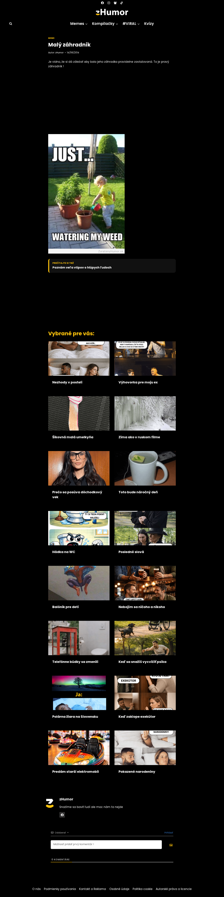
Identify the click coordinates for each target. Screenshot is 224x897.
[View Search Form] (9, 23)
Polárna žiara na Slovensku (75, 716)
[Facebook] (102, 3)
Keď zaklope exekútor (137, 716)
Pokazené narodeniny (137, 771)
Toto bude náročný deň (138, 492)
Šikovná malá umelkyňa (72, 437)
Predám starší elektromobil (75, 771)
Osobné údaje (119, 889)
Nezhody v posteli (67, 382)
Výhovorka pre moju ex (138, 382)
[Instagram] (109, 3)
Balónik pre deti (65, 607)
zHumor (59, 52)
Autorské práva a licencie (174, 889)
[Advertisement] (106, 300)
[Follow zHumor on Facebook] (62, 815)
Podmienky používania (60, 889)
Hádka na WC (63, 552)
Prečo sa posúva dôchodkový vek (77, 494)
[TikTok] (121, 3)
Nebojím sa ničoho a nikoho (142, 607)
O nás (36, 889)
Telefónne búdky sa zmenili (75, 661)
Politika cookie (143, 889)
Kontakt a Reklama (92, 889)
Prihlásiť (168, 832)
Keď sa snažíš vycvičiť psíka (142, 661)
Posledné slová (131, 552)
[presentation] (79, 358)
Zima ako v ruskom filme (139, 437)
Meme (51, 38)
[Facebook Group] (115, 3)
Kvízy (149, 23)
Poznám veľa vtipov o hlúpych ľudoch (82, 267)
